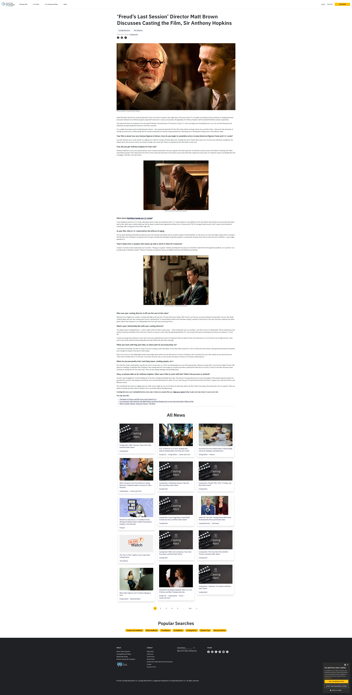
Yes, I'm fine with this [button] (336, 681)
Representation (135, 599)
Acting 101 (163, 454)
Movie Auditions (151, 630)
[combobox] (345, 665)
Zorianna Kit (134, 34)
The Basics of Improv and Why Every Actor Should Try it (138, 399)
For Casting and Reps (51, 4)
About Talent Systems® (123, 651)
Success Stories (219, 630)
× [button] (347, 664)
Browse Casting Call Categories (126, 659)
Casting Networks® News (124, 654)
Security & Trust (151, 667)
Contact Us (150, 654)
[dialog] (336, 678)
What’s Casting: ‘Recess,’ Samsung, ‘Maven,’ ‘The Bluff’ (138, 404)
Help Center (150, 651)
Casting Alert (124, 451)
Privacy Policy (151, 659)
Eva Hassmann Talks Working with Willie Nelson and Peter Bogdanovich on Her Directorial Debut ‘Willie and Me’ (157, 401)
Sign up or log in (179, 392)
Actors (181, 596)
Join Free (342, 4)
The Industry (138, 30)
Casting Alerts (191, 630)
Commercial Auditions (134, 630)
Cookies (149, 664)
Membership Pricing (122, 656)
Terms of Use (150, 656)
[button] (336, 690)
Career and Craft (184, 454)
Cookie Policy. (328, 678)
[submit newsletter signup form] (193, 648)
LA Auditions (178, 630)
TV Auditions (165, 630)
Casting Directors (124, 30)
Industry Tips (205, 630)
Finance (212, 454)
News (65, 4)
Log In (323, 4)
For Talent (36, 4)
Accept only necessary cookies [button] (336, 686)
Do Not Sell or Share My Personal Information (160, 662)
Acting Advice (172, 454)
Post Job (329, 4)
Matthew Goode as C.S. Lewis (139, 218)
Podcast (122, 528)
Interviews (215, 523)
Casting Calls (23, 4)
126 (190, 608)
